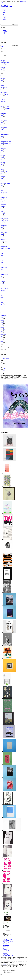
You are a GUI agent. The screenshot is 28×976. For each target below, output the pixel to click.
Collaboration (3, 204)
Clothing (2, 324)
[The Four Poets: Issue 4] (7, 486)
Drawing (2, 152)
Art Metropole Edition (5, 183)
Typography (3, 99)
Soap (2, 190)
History (2, 159)
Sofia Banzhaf (6, 358)
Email (4, 32)
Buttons (2, 320)
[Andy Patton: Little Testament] (9, 817)
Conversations (3, 148)
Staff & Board (6, 940)
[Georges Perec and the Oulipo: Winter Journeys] (9, 500)
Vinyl (2, 124)
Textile (2, 253)
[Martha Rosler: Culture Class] (7, 592)
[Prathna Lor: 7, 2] (7, 883)
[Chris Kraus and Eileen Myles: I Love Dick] (7, 923)
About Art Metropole (7, 939)
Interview (2, 136)
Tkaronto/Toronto (4, 288)
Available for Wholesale (5, 108)
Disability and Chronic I (5, 248)
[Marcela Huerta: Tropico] (9, 460)
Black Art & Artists (4, 218)
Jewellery (2, 234)
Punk (2, 255)
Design (2, 129)
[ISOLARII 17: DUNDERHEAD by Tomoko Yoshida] (7, 711)
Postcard (2, 164)
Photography (3, 89)
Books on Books (4, 241)
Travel (2, 262)
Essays (2, 131)
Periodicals (3, 67)
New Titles (3, 60)
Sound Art (3, 80)
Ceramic (2, 169)
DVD (2, 260)
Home (4, 19)
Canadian (2, 110)
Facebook (5, 31)
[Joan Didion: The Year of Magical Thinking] (7, 645)
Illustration (3, 117)
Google (4, 33)
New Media (3, 78)
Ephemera (3, 180)
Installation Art (4, 192)
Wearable (2, 173)
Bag (1, 138)
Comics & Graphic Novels (6, 141)
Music (2, 201)
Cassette (2, 285)
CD (1, 199)
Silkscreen (3, 290)
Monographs (3, 334)
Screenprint (3, 281)
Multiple (2, 276)
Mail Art (2, 250)
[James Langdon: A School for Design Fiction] (8, 552)
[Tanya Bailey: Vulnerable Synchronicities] (9, 605)
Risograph (3, 166)
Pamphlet (2, 236)
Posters (2, 336)
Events (4, 18)
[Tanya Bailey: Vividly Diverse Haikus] (9, 791)
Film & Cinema (4, 92)
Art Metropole (7, 6)
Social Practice (4, 225)
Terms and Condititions (8, 955)
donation (4, 964)
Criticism (2, 82)
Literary (2, 75)
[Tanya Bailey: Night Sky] (9, 619)
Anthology (3, 206)
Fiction (2, 150)
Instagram (5, 39)
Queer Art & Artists (5, 134)
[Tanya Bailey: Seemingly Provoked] (9, 777)
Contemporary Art (4, 94)
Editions (2, 327)
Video (2, 338)
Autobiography (4, 246)
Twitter (4, 30)
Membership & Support (8, 941)
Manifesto (3, 278)
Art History (3, 162)
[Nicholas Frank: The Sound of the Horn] (7, 539)
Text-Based (3, 208)
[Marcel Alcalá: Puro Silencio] (8, 804)
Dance (2, 187)
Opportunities (6, 945)
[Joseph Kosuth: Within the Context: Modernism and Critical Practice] (9, 751)
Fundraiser (3, 239)
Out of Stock (3, 54)
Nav (4, 12)
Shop (4, 14)
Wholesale (5, 949)
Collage (2, 96)
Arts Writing (3, 215)
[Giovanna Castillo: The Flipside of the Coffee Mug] (12, 830)
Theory (2, 211)
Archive (4, 17)
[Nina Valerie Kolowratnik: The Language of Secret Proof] (8, 724)
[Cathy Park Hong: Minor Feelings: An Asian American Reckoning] (7, 658)
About (4, 16)
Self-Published (4, 222)
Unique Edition (4, 267)
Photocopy (3, 264)
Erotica (2, 269)
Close (2, 46)
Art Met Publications (5, 62)
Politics (2, 122)
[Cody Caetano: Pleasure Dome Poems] (7, 870)
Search (4, 9)
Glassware (3, 243)
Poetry (2, 115)
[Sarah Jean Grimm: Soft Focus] (9, 447)
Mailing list (5, 946)
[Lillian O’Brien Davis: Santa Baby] (7, 764)
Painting (2, 85)
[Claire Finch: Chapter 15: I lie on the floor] (7, 896)
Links (4, 10)
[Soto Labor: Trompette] (7, 857)
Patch (2, 185)
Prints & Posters (4, 171)
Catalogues (3, 322)
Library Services (6, 950)
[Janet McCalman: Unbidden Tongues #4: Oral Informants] (7, 579)
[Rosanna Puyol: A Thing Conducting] (8, 843)
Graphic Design (4, 127)
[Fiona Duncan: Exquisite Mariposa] (7, 513)
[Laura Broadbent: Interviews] (7, 473)
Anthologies (3, 315)
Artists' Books (3, 64)
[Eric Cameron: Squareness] (9, 671)
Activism (2, 194)
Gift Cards (5, 953)
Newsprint (3, 292)
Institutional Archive (7, 942)
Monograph (3, 155)
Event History (6, 943)
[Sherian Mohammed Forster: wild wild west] (7, 910)
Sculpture (2, 157)
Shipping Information (7, 951)
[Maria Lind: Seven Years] (7, 566)
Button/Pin (3, 213)
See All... (2, 310)
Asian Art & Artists (4, 220)
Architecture (3, 113)
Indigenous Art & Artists (6, 143)
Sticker (2, 302)
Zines (2, 178)
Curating (2, 283)
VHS (2, 306)
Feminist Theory (4, 197)
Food (2, 227)
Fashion (2, 145)
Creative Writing (4, 120)
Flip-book (3, 304)
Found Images (3, 101)
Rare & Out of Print (5, 106)
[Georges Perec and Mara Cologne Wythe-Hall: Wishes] (7, 698)
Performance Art (4, 87)
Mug (1, 295)
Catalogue (3, 176)
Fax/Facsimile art (4, 274)
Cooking (2, 299)
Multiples (2, 69)
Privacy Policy (6, 954)
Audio (2, 229)
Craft (2, 297)
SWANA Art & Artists (5, 271)
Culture (2, 103)
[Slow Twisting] (8, 526)
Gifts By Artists (4, 232)
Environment (3, 257)
